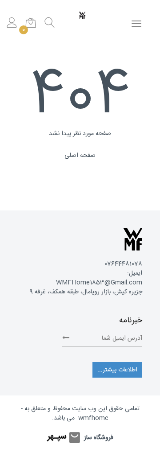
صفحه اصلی (80, 155)
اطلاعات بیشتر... (117, 370)
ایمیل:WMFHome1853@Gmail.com (99, 278)
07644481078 (123, 264)
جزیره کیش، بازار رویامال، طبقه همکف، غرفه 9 (86, 292)
